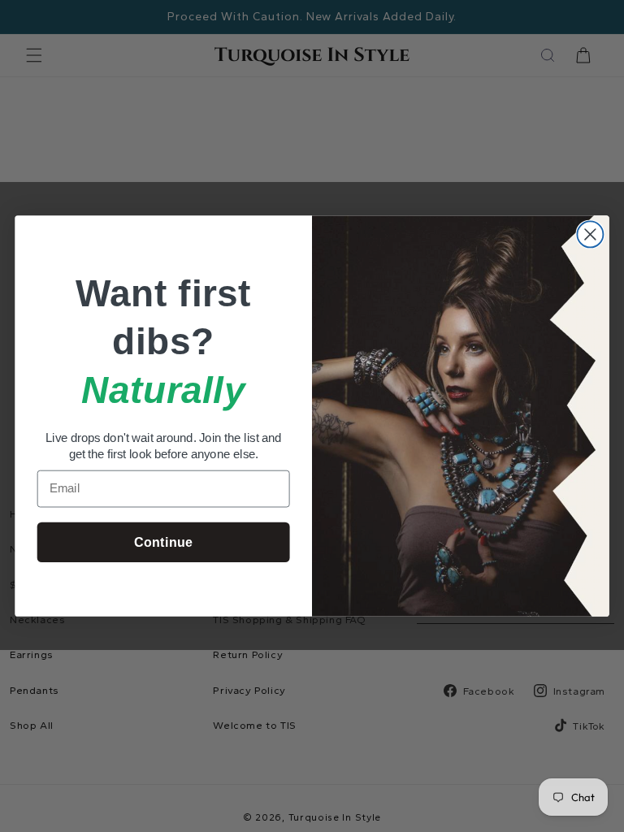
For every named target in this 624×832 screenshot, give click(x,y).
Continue (163, 542)
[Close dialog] (590, 234)
